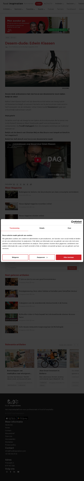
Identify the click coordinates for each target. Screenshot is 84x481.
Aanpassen (41, 257)
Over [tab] (69, 228)
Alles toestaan (69, 257)
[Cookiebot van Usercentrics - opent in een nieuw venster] (73, 222)
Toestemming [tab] (14, 228)
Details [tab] (42, 228)
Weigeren (15, 257)
